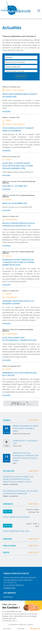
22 (24, 404)
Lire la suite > (6, 111)
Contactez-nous (9, 588)
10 (27, 403)
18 (12, 404)
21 (21, 404)
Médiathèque (8, 597)
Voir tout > (33, 420)
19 (15, 404)
